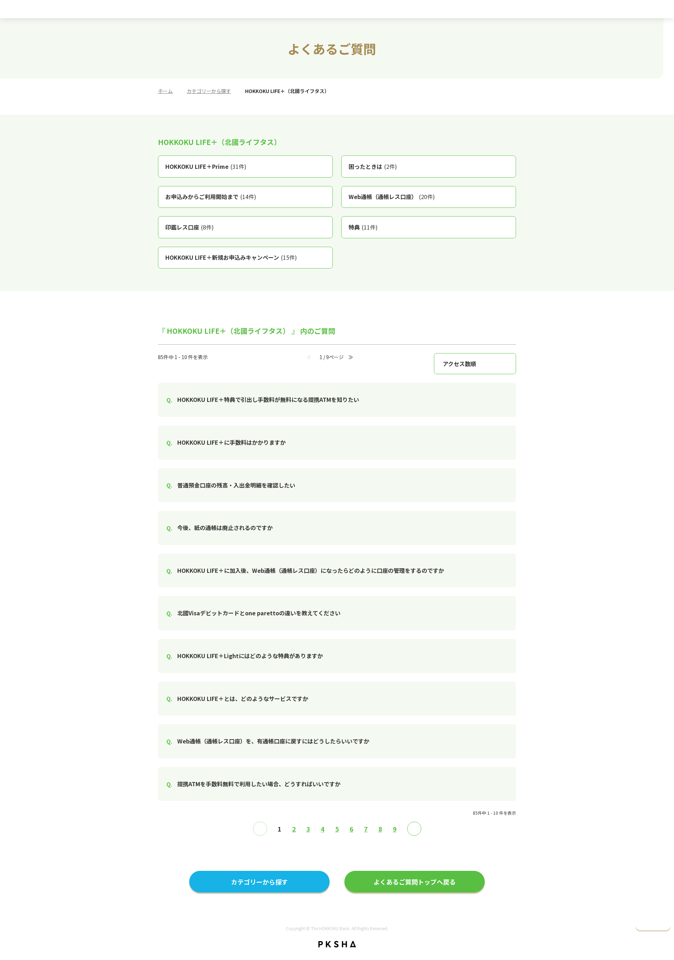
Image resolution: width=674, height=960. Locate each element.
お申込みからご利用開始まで (210, 196)
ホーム (165, 90)
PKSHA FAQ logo (337, 944)
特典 (363, 227)
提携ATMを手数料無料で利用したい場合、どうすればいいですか (259, 784)
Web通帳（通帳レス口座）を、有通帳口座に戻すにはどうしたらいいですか (273, 741)
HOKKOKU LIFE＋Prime (205, 166)
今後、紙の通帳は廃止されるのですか (225, 527)
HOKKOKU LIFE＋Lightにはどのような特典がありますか (250, 655)
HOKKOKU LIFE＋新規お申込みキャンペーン (231, 257)
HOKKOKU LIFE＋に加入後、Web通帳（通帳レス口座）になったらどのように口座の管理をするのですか (310, 570)
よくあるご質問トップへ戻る (415, 881)
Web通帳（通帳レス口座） (392, 196)
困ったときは (373, 166)
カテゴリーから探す (209, 90)
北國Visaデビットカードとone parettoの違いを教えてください (259, 613)
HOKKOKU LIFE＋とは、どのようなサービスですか (242, 698)
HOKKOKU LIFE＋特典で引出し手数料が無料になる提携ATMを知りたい (268, 399)
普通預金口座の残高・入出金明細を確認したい (236, 485)
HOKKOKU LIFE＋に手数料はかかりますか (231, 442)
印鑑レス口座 (189, 227)
